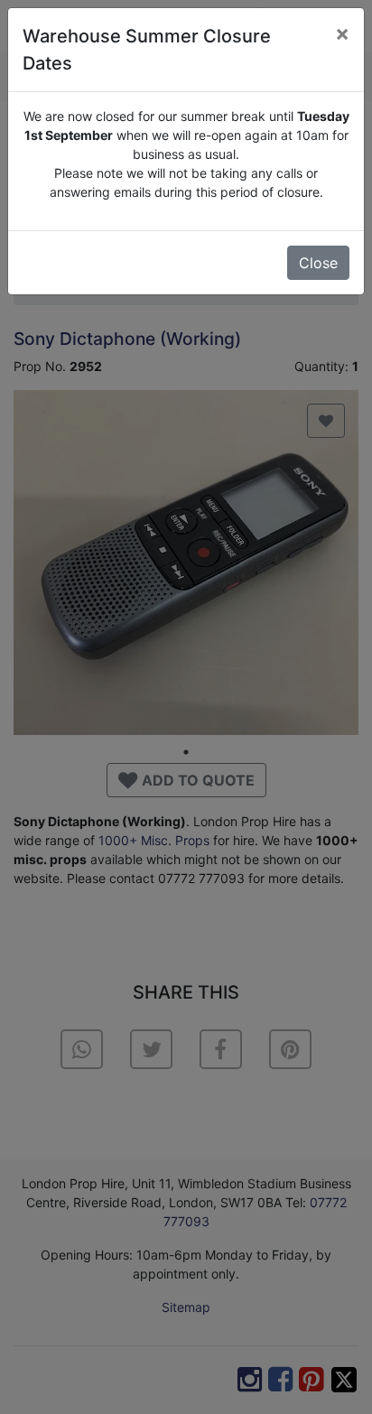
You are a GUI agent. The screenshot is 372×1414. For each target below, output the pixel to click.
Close (318, 263)
